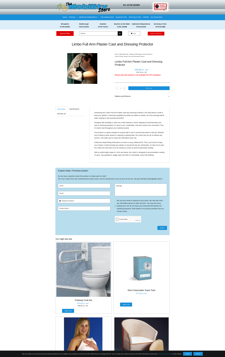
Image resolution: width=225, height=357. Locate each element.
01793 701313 (103, 27)
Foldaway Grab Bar (83, 300)
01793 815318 (141, 27)
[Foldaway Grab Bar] (83, 270)
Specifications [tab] (74, 109)
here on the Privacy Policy (164, 354)
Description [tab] (61, 109)
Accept (187, 353)
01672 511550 (84, 27)
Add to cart (149, 88)
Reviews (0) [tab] (61, 114)
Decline (198, 353)
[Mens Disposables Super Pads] (141, 268)
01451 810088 (122, 27)
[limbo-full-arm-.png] (82, 68)
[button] (142, 96)
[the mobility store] (83, 2)
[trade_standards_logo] (161, 2)
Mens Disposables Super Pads (141, 290)
